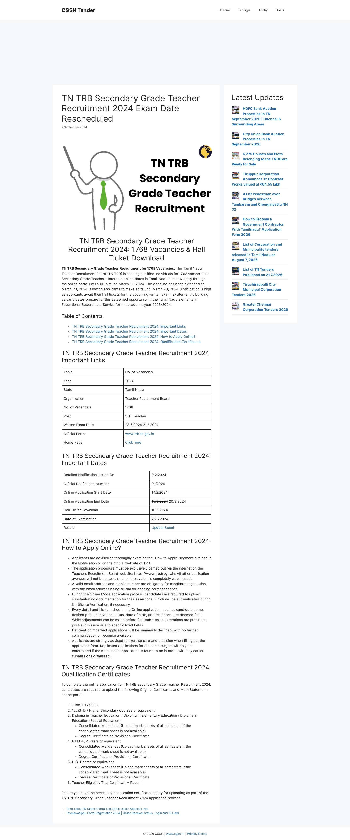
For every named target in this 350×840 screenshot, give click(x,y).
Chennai (224, 10)
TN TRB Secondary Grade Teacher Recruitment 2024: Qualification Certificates (136, 342)
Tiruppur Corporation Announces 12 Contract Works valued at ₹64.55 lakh (257, 179)
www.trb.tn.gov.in (139, 434)
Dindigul (245, 10)
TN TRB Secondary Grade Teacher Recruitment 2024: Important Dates (129, 331)
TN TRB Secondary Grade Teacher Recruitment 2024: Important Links (129, 326)
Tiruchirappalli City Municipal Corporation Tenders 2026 (256, 289)
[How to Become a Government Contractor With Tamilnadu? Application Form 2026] (235, 221)
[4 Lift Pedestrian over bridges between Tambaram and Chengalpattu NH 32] (235, 196)
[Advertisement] (175, 50)
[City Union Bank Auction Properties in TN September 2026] (235, 136)
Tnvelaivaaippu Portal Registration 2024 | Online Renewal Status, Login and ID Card (122, 813)
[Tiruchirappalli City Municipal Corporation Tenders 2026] (235, 286)
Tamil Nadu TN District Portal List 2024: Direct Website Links (107, 808)
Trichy (263, 10)
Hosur (280, 10)
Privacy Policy (197, 834)
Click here (133, 442)
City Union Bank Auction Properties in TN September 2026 (258, 139)
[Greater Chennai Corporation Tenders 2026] (235, 306)
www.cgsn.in (175, 834)
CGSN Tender (78, 10)
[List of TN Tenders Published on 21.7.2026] (235, 271)
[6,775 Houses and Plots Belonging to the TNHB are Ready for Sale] (235, 156)
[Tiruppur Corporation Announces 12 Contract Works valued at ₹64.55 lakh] (235, 176)
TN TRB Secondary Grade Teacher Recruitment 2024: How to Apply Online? (133, 337)
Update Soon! (163, 528)
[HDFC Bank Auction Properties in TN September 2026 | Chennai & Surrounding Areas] (235, 111)
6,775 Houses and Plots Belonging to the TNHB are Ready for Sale (260, 159)
